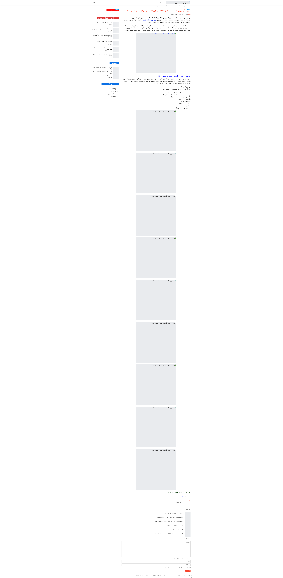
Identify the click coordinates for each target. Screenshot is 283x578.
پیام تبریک (113, 93)
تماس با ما (162, 2)
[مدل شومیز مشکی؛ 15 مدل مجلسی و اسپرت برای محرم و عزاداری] (188, 518)
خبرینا (183, 496)
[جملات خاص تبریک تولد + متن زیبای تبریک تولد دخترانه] (116, 49)
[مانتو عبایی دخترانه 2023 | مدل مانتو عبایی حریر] (188, 527)
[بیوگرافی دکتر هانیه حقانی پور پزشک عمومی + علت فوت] (116, 77)
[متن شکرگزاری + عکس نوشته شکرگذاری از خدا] (116, 30)
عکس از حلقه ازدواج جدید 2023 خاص (104, 22)
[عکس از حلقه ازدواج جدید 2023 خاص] (116, 24)
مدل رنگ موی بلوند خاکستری (149, 20)
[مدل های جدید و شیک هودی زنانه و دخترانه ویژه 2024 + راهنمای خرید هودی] (188, 523)
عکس (189, 9)
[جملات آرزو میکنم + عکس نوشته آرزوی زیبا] (116, 36)
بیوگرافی (117, 9)
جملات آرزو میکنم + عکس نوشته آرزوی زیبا (102, 35)
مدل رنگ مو (187, 500)
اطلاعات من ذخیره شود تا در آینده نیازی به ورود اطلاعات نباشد (177, 567)
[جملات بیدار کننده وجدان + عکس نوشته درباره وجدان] (116, 43)
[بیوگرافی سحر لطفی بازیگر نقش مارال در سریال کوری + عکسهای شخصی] (116, 73)
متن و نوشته (112, 88)
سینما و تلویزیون (112, 94)
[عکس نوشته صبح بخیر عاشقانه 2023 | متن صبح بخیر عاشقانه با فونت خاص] (188, 535)
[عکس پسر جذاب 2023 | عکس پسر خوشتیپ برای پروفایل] (188, 531)
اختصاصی (113, 96)
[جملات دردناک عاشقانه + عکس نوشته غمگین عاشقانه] (116, 55)
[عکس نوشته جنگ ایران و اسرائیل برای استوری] (188, 514)
